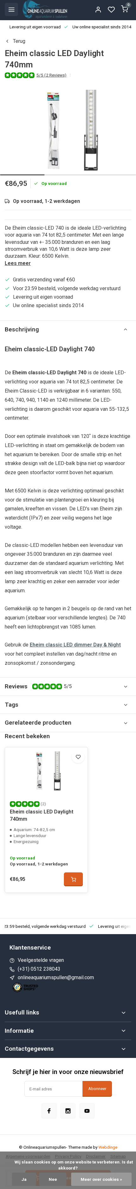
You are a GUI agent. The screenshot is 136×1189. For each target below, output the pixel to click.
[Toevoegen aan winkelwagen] (73, 879)
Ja (24, 1179)
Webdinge (107, 1147)
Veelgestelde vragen (41, 960)
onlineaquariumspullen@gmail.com (56, 977)
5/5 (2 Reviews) (51, 75)
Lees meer (18, 263)
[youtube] (87, 1111)
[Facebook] (49, 1111)
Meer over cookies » (101, 1179)
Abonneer (97, 1088)
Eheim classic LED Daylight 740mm (41, 815)
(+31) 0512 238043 (39, 969)
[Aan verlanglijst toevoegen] (78, 756)
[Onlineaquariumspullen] (45, 9)
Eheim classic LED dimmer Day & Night (75, 645)
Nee (53, 1179)
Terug (19, 41)
